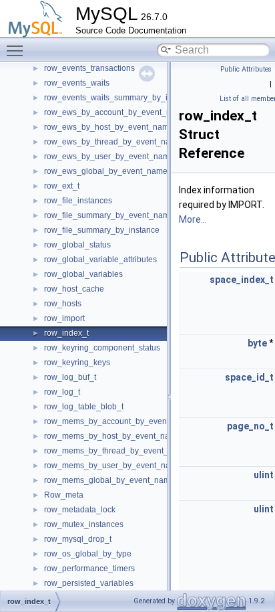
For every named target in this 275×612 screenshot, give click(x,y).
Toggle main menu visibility (17, 50)
